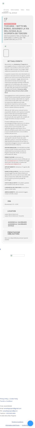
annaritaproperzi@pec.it (10, 411)
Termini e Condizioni (6, 401)
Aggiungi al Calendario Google (17, 225)
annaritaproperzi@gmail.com (13, 164)
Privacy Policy (4, 399)
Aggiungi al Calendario (17, 222)
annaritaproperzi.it (12, 160)
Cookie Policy (14, 399)
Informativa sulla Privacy (13, 425)
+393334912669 (10, 413)
